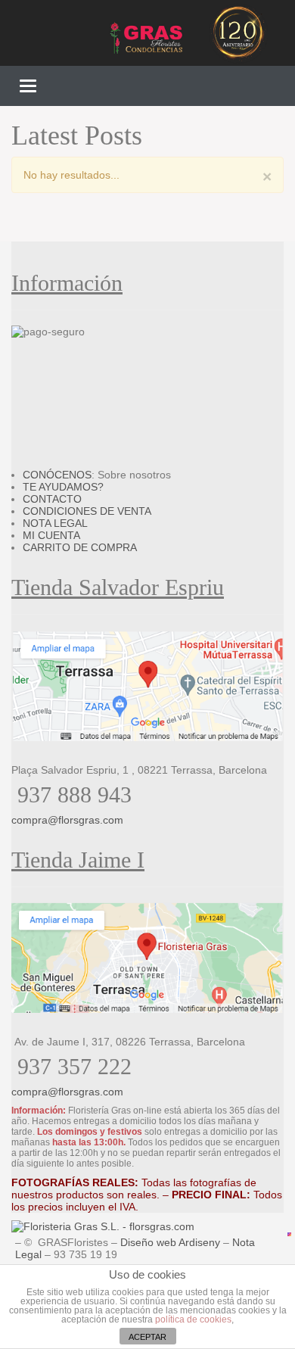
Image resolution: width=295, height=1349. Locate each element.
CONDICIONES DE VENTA (87, 511)
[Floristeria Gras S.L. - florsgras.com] (102, 1226)
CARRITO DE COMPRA (80, 547)
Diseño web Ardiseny (170, 1242)
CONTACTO (52, 499)
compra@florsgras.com (67, 820)
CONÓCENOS (57, 475)
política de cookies (193, 1319)
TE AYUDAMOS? (63, 487)
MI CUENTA (51, 535)
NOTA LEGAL (55, 523)
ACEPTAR (147, 1336)
